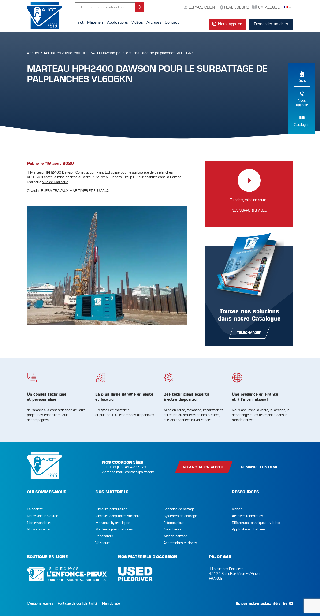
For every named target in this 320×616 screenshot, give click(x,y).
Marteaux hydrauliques (112, 523)
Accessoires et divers (180, 543)
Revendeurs (236, 7)
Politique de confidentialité (77, 603)
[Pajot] (51, 16)
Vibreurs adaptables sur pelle (117, 516)
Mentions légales (40, 603)
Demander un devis (271, 24)
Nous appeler (230, 24)
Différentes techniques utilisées (256, 523)
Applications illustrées (249, 529)
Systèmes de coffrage (180, 516)
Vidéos (237, 509)
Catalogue (301, 125)
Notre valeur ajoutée (42, 516)
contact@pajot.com (139, 472)
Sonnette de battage (179, 509)
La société (35, 509)
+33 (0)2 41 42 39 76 (127, 467)
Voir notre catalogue (203, 467)
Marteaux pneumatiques (114, 529)
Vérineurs (102, 543)
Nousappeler (302, 102)
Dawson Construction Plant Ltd (86, 172)
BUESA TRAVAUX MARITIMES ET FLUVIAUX (75, 191)
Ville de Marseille (55, 182)
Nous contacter (39, 529)
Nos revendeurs (39, 523)
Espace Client (203, 7)
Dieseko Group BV (124, 177)
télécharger (249, 333)
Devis (302, 80)
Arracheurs (172, 529)
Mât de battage (175, 536)
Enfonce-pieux (174, 523)
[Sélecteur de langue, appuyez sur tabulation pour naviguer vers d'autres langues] (287, 7)
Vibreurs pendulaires (111, 509)
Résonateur (104, 536)
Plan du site (111, 603)
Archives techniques (247, 516)
